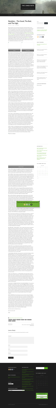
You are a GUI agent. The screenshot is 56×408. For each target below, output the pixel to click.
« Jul (36, 388)
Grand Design (18, 319)
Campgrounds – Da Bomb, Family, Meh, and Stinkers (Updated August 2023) (42, 30)
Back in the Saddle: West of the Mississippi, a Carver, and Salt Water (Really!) (28, 382)
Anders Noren (44, 404)
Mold (25, 319)
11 (39, 171)
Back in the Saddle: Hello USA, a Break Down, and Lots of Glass (42, 148)
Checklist (14, 319)
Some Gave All (10, 324)
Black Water (10, 319)
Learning (23, 319)
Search (38, 21)
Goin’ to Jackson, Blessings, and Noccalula (27, 388)
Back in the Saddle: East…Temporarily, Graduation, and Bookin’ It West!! (27, 384)
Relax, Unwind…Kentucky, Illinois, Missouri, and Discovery (28, 324)
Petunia (27, 37)
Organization (29, 319)
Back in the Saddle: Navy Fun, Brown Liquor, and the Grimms (27, 386)
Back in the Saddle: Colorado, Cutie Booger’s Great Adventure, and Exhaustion (41, 158)
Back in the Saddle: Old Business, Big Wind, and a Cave (41, 156)
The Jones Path (28, 5)
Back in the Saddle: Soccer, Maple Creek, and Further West (42, 151)
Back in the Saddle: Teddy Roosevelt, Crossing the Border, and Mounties (41, 153)
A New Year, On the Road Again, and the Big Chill (27, 390)
